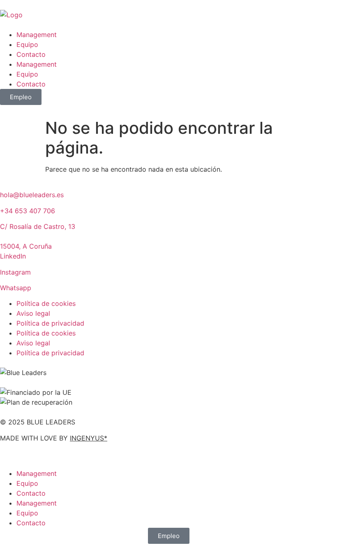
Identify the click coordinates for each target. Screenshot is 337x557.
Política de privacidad (50, 323)
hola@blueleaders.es (32, 195)
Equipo (27, 44)
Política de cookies (46, 303)
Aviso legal (33, 313)
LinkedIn (13, 256)
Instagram (15, 272)
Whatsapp (15, 288)
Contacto (31, 54)
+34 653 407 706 (27, 211)
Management (36, 34)
